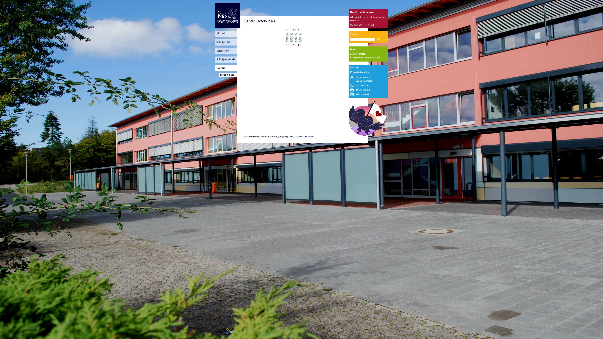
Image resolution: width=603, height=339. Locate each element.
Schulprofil (222, 42)
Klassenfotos (359, 54)
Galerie (220, 68)
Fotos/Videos (226, 75)
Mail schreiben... (364, 95)
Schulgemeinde (225, 59)
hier (311, 137)
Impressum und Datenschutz (366, 58)
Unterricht (222, 50)
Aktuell (220, 33)
